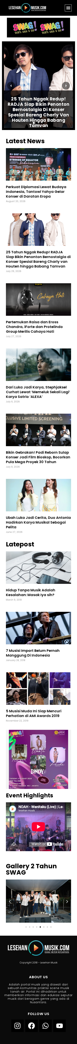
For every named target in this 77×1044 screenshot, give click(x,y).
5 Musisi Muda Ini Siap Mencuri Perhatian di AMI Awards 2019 (33, 713)
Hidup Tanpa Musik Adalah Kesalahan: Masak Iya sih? (30, 592)
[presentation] (11, 86)
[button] (68, 8)
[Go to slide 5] (40, 927)
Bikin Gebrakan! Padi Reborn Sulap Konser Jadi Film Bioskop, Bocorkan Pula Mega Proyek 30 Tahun (38, 457)
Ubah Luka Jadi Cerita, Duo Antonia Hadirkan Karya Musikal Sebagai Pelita (38, 522)
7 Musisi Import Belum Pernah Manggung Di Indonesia (33, 653)
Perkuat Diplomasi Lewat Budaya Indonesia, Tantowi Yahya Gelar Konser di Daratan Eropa (36, 191)
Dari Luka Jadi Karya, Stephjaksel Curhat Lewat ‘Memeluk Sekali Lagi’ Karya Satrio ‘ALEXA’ (38, 392)
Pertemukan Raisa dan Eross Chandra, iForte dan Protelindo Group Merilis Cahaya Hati (34, 327)
